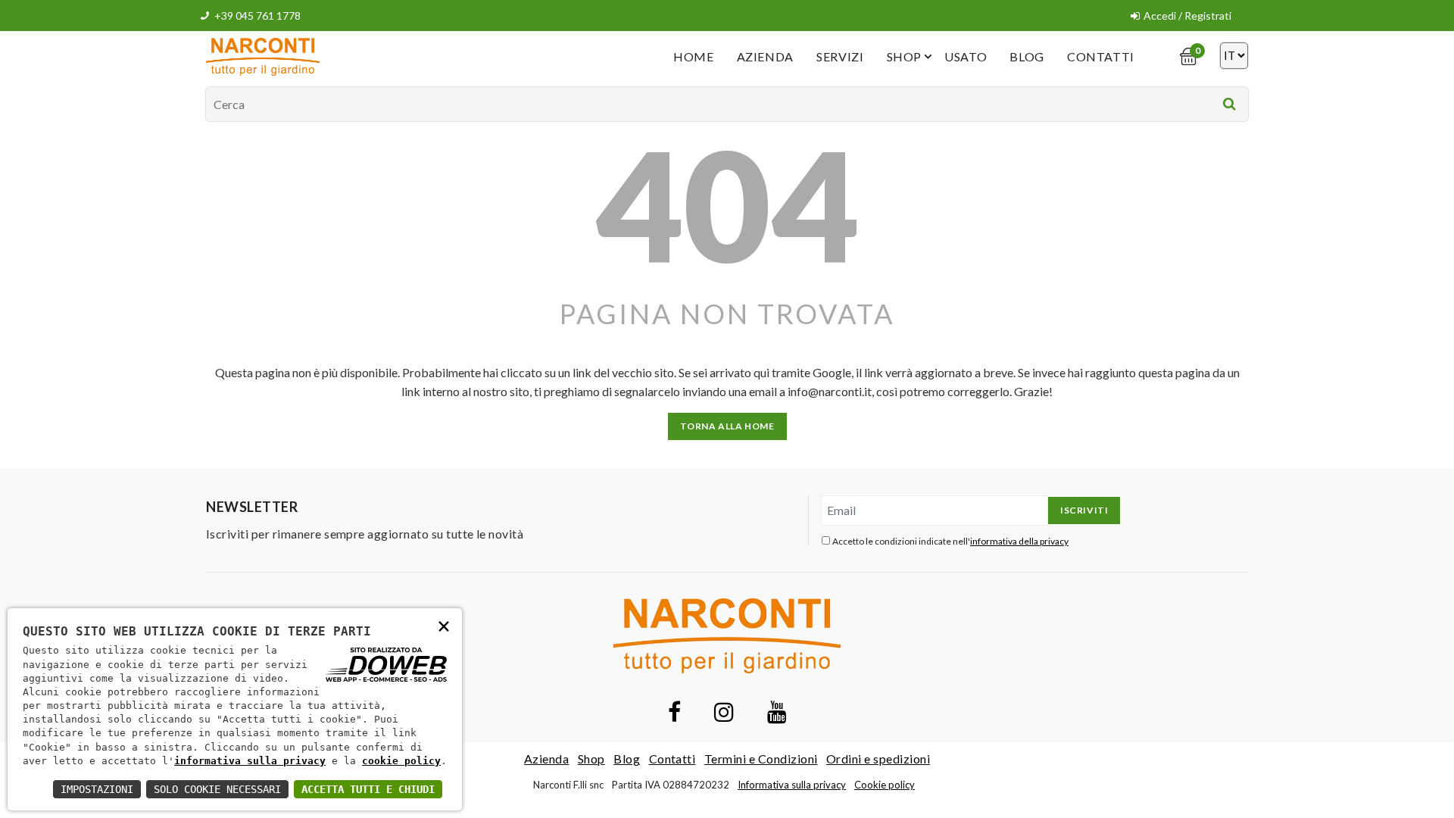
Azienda (765, 56)
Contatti (1100, 56)
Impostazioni (97, 789)
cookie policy (401, 760)
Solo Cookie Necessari (217, 789)
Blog (1026, 56)
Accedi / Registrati (1187, 15)
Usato (965, 56)
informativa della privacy (1019, 541)
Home (693, 56)
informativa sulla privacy (250, 760)
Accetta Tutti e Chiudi (368, 789)
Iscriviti (1084, 510)
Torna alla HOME (727, 426)
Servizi (839, 56)
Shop (904, 56)
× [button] (444, 625)
